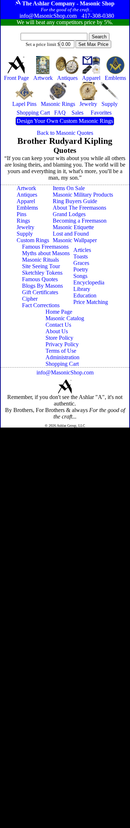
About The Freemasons (79, 208)
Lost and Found (71, 234)
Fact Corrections (41, 305)
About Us (57, 331)
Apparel (26, 201)
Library (81, 289)
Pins (21, 214)
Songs (80, 276)
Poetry (80, 269)
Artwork (26, 188)
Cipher (30, 299)
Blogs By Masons (42, 286)
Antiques (27, 195)
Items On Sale (69, 188)
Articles (82, 250)
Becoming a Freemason (80, 221)
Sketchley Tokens (42, 273)
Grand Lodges (69, 214)
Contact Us (58, 325)
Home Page (59, 312)
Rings (23, 221)
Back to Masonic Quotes (65, 133)
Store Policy (59, 338)
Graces (81, 263)
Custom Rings (33, 240)
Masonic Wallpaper (75, 240)
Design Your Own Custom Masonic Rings (65, 121)
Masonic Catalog (65, 318)
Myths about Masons (46, 253)
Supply (25, 234)
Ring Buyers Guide (75, 201)
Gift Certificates (40, 292)
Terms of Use (61, 351)
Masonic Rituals (40, 260)
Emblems (27, 208)
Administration (62, 357)
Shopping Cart (62, 364)
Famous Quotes (40, 279)
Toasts (80, 256)
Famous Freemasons (45, 247)
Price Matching (90, 302)
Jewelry (25, 227)
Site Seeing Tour (41, 266)
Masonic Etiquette (73, 227)
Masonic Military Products (83, 195)
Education (84, 295)
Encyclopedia (88, 282)
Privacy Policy (62, 344)
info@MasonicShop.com (65, 372)
